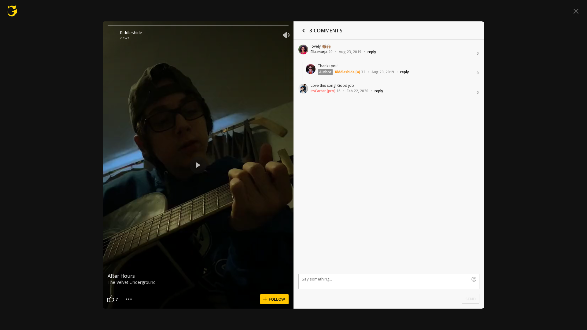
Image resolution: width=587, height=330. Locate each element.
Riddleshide (131, 32)
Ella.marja (319, 51)
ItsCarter (318, 91)
